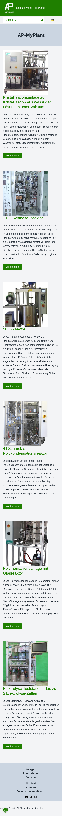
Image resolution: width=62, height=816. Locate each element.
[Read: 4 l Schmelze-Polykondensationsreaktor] (25, 423)
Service (31, 777)
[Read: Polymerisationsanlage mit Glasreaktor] (25, 543)
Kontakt (31, 783)
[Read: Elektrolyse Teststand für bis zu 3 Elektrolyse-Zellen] (25, 663)
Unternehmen (31, 773)
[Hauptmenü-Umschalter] (55, 8)
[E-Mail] (35, 797)
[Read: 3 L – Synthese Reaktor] (25, 193)
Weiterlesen (14, 156)
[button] (5, 810)
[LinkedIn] (26, 797)
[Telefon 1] (31, 797)
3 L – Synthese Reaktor (23, 218)
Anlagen (30, 769)
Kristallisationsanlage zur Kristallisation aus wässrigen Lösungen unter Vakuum (27, 102)
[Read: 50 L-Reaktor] (25, 304)
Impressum (31, 787)
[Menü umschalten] (54, 19)
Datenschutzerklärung (31, 791)
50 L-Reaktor (14, 329)
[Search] (42, 20)
